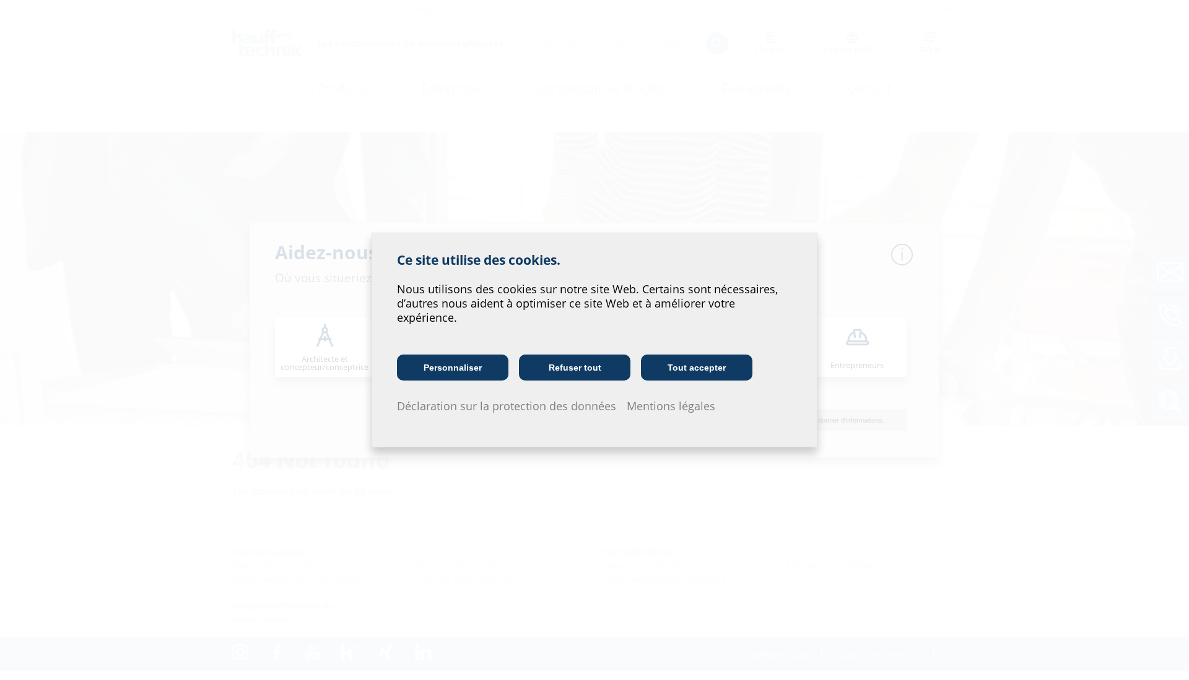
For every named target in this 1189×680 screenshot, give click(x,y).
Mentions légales (671, 405)
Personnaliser (453, 367)
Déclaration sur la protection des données (506, 405)
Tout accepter (697, 367)
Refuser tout (575, 367)
